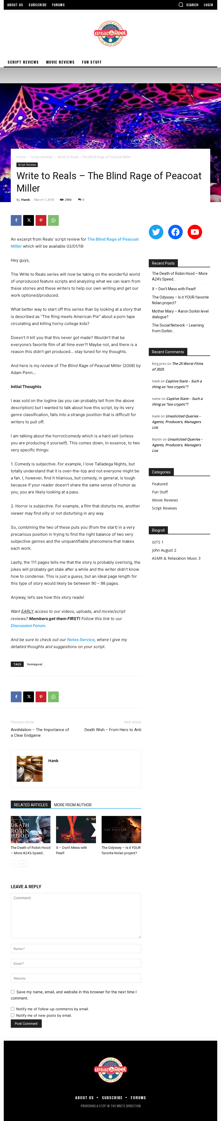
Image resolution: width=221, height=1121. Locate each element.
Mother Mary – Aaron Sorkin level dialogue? (180, 314)
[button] (188, 4)
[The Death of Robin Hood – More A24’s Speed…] (30, 829)
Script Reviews (42, 157)
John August (162, 550)
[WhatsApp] (53, 220)
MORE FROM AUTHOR (73, 805)
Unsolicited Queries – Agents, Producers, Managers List (176, 422)
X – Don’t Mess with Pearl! (174, 289)
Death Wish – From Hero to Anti (113, 729)
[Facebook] (16, 220)
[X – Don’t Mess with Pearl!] (76, 829)
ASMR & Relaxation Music (174, 558)
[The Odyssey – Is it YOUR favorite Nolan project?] (121, 829)
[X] (28, 220)
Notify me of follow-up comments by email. (52, 1009)
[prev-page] (14, 863)
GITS (156, 542)
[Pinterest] (41, 220)
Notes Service (81, 639)
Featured (160, 483)
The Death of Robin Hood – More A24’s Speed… (180, 276)
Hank (25, 200)
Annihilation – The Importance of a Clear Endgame (40, 732)
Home (21, 157)
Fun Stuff (160, 491)
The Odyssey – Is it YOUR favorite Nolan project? (180, 300)
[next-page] (22, 863)
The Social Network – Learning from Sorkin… (178, 328)
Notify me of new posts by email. (44, 1015)
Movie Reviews (165, 500)
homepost (34, 664)
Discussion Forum (28, 625)
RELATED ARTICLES (31, 805)
